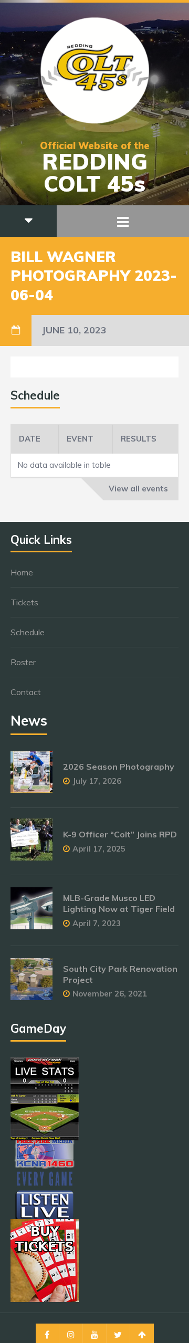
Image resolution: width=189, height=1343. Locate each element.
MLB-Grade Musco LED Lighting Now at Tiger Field (119, 903)
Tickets (24, 602)
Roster (23, 662)
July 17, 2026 (96, 781)
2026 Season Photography (118, 766)
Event (80, 439)
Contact (25, 692)
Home (21, 572)
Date (29, 439)
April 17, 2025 (98, 849)
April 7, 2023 (96, 923)
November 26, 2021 (109, 994)
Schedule (27, 632)
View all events (138, 489)
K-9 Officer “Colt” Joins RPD (120, 834)
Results (138, 439)
